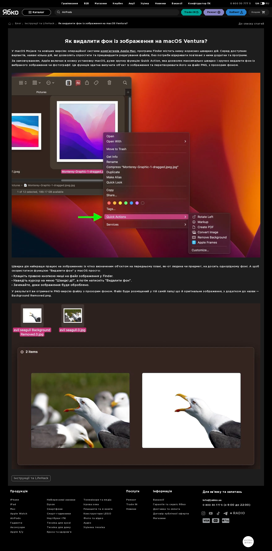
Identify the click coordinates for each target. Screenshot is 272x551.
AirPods (15, 518)
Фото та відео (93, 518)
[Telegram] (225, 513)
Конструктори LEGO (97, 514)
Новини (131, 509)
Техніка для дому (59, 527)
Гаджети (16, 523)
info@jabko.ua (212, 500)
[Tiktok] (218, 513)
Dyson (51, 505)
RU (267, 4)
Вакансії (177, 4)
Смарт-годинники (59, 514)
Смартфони (55, 509)
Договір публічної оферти (171, 514)
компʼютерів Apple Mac (118, 51)
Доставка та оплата (166, 509)
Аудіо (87, 523)
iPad (13, 505)
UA (257, 4)
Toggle (262, 3)
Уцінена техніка (94, 527)
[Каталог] (36, 12)
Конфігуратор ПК (199, 4)
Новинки (160, 4)
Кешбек (118, 4)
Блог (18, 24)
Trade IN (131, 505)
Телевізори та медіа (97, 500)
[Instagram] (203, 513)
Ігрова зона (91, 505)
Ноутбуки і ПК (56, 518)
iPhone (14, 500)
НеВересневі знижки (61, 500)
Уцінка (145, 4)
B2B (86, 4)
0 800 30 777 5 (240, 4)
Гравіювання (69, 4)
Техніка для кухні (59, 523)
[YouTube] (210, 513)
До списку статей (251, 24)
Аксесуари (17, 527)
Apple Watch (18, 514)
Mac (12, 509)
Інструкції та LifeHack (40, 24)
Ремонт (131, 500)
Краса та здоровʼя (59, 532)
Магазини (101, 4)
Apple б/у (16, 532)
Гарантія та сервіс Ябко (169, 505)
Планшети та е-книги (98, 509)
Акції (132, 4)
